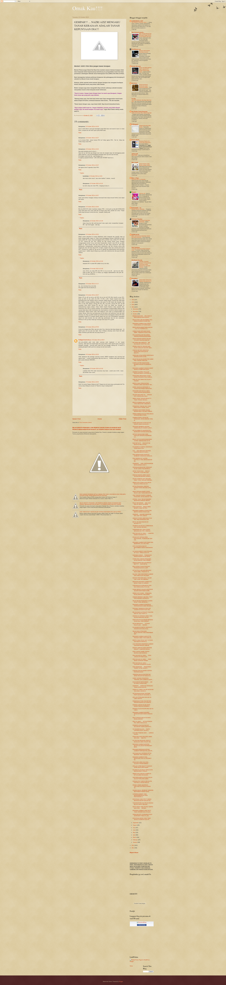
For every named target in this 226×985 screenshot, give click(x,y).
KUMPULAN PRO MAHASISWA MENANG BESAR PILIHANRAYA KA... (142, 364)
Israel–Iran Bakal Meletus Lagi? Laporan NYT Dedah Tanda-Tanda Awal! (145, 69)
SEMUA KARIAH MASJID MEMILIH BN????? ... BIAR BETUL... (142, 563)
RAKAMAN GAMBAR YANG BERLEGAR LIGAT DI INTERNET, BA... (142, 758)
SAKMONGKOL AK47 (137, 21)
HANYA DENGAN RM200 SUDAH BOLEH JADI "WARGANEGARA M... (143, 492)
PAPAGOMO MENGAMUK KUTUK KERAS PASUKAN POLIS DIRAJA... (143, 376)
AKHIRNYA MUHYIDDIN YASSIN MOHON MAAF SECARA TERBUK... (143, 410)
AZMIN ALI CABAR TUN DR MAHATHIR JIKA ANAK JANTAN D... (143, 690)
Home (100, 419)
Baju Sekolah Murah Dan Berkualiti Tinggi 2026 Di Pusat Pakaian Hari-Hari (145, 35)
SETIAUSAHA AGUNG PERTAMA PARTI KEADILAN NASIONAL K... (142, 694)
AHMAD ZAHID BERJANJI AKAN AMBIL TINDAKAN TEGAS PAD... (142, 332)
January (135, 842)
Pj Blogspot (135, 124)
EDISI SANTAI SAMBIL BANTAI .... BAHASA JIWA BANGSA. (142, 652)
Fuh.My (134, 98)
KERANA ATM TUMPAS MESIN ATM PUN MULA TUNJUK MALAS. (142, 782)
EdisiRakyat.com (136, 49)
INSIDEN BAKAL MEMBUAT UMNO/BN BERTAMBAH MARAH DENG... (143, 791)
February (135, 839)
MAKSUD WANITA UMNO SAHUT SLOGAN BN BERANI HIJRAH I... (142, 475)
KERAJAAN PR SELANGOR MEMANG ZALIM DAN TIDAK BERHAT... (143, 620)
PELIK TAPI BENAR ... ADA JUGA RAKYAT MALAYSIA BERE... (142, 503)
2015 (133, 302)
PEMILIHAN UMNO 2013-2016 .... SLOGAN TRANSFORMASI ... (141, 763)
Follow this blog (141, 924)
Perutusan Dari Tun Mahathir (139, 179)
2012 (133, 845)
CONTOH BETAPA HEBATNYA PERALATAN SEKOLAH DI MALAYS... (141, 352)
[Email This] (97, 115)
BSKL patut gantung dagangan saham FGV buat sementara (141, 236)
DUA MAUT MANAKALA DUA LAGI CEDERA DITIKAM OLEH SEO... (142, 609)
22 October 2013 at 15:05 (92, 206)
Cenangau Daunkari (137, 219)
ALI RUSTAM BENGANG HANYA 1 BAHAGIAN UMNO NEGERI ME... (142, 741)
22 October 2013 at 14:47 (92, 165)
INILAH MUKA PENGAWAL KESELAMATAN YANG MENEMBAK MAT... (143, 633)
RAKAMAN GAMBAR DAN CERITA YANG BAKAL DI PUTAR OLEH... (142, 324)
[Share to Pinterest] (104, 115)
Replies (82, 173)
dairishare (134, 83)
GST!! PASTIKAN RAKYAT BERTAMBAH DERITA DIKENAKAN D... (143, 548)
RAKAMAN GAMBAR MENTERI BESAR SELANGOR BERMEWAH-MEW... (142, 746)
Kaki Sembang (136, 247)
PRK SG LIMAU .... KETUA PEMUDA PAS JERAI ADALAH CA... (142, 722)
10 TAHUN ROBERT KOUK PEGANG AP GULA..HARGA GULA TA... (142, 552)
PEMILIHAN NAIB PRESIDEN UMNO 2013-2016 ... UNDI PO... (142, 737)
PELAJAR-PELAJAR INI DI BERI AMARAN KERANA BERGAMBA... (142, 335)
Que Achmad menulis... (138, 32)
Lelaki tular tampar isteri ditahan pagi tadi (141, 113)
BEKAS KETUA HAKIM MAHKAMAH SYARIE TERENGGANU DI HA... (142, 440)
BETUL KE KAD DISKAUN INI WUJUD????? (140, 522)
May (134, 832)
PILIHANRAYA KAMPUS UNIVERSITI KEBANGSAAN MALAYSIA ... (142, 628)
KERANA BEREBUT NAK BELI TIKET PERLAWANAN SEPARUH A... (142, 597)
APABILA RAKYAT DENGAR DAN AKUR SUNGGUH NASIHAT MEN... (142, 347)
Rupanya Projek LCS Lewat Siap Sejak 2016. (145, 142)
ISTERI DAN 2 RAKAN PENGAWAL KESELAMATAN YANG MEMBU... (142, 559)
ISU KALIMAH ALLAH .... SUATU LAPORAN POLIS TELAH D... (141, 729)
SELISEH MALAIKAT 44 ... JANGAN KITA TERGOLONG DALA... (142, 395)
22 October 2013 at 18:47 (92, 295)
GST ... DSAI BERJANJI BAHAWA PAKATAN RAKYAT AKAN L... (142, 451)
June (134, 830)
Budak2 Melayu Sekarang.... (138, 209)
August (135, 825)
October (135, 314)
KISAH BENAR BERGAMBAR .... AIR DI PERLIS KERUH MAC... (142, 682)
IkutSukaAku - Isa (136, 207)
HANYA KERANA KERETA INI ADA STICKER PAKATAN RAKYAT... (142, 339)
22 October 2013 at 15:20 (96, 221)
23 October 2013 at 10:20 (92, 354)
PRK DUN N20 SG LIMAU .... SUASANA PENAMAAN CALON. (142, 663)
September (136, 822)
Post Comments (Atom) (86, 422)
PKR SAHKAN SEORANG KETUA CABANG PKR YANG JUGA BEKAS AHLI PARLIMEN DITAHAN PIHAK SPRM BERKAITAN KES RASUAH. (103, 495)
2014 (133, 304)
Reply (79, 132)
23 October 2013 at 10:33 (96, 368)
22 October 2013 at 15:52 (92, 234)
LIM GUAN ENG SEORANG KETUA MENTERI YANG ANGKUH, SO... (142, 754)
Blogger (121, 981)
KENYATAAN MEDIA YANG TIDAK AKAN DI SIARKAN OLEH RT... (142, 819)
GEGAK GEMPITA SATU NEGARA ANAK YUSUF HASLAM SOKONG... (143, 479)
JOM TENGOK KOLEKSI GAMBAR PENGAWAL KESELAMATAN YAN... (143, 496)
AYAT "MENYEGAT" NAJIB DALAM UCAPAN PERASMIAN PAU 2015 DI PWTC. (100, 511)
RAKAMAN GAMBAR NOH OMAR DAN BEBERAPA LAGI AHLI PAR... (143, 543)
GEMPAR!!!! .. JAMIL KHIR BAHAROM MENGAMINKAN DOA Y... (143, 464)
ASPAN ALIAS (135, 234)
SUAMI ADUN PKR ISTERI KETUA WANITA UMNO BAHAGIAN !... (142, 423)
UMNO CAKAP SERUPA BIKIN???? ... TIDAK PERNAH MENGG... (143, 399)
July (134, 827)
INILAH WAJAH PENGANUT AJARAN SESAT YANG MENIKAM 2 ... (142, 601)
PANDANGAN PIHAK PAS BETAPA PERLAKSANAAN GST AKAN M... (142, 701)
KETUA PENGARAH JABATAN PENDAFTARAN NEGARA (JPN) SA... (142, 488)
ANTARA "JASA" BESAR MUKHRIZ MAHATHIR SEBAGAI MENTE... (142, 500)
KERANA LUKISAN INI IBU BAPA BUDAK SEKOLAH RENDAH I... (142, 705)
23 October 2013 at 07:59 (92, 327)
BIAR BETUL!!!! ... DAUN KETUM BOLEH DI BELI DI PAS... (141, 443)
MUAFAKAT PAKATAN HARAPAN (144, 221)
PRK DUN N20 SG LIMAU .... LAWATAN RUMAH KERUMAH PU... (143, 534)
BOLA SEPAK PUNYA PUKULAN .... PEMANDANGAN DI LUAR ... (142, 567)
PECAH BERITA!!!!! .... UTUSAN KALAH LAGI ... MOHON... (141, 624)
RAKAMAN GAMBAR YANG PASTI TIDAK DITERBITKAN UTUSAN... (142, 811)
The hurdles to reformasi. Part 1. (139, 22)
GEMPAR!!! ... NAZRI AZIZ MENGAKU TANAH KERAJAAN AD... (143, 686)
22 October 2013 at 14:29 (92, 126)
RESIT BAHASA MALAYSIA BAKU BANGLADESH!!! (142, 718)
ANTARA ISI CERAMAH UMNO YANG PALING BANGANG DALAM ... (142, 616)
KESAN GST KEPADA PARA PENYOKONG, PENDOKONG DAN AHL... (142, 539)
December (136, 309)
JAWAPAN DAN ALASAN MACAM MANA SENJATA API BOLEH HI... (142, 675)
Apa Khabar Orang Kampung (139, 111)
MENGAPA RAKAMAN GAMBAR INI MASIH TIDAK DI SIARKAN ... (142, 582)
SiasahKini (135, 278)
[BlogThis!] (99, 115)
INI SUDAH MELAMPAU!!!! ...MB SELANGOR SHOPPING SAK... (142, 343)
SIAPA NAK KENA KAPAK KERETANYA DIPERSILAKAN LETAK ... (143, 356)
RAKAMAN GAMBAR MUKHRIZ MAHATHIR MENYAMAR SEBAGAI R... (142, 714)
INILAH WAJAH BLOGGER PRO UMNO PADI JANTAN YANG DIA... (143, 360)
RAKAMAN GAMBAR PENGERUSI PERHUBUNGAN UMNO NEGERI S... (143, 605)
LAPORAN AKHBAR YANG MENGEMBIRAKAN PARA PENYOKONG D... (140, 795)
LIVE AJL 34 (142, 193)
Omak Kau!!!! (87, 8)
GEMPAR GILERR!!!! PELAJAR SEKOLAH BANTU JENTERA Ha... (142, 372)
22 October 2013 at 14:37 (92, 137)
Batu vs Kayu (135, 178)
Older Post (122, 419)
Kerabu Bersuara (136, 66)
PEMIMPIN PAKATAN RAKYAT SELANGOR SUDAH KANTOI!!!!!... (142, 726)
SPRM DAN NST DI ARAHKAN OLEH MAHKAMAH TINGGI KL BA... (142, 815)
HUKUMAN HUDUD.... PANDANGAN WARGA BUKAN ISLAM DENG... (142, 556)
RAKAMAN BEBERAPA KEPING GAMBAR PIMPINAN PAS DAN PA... (143, 750)
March (134, 837)
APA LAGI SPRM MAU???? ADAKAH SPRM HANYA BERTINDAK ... (142, 766)
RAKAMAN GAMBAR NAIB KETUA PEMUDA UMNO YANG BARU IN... (142, 637)
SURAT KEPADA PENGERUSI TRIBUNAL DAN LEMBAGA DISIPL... (143, 679)
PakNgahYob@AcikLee (84, 340)
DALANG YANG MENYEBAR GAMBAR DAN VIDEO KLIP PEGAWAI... (143, 575)
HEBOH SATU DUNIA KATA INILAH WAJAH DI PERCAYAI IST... (142, 483)
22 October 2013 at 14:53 (95, 176)
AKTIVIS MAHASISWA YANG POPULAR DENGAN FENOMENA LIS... (142, 436)
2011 (133, 848)
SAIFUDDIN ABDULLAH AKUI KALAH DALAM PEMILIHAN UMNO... (142, 778)
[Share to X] (100, 115)
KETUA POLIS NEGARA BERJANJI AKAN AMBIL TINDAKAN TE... (142, 571)
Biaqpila (134, 192)
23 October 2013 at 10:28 (96, 268)
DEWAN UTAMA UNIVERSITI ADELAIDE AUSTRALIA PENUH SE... (142, 786)
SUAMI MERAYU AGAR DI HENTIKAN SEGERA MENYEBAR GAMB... (143, 590)
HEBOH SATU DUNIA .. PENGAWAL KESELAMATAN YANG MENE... (142, 594)
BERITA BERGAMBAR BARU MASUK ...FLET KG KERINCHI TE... (142, 328)
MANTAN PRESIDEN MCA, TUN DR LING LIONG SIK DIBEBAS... (142, 578)
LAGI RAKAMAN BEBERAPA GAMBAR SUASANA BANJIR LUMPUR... (143, 644)
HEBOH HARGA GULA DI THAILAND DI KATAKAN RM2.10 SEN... (143, 414)
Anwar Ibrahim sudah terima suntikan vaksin (144, 164)
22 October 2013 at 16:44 (96, 261)
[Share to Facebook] (102, 115)
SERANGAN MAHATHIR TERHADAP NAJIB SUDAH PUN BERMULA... (142, 468)
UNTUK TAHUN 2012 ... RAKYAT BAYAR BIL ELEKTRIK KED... (141, 471)
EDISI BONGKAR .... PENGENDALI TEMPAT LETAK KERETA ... (142, 667)
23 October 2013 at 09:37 (97, 340)
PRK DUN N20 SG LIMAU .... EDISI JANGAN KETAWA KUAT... (142, 656)
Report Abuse (134, 852)
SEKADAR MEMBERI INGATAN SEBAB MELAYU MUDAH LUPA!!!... (143, 427)
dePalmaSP (135, 154)
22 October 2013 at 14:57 (92, 195)
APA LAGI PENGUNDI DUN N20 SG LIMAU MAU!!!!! (142, 698)
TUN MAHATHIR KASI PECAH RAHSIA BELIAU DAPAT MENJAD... (143, 803)
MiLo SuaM (135, 162)
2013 (133, 307)
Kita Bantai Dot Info (137, 260)
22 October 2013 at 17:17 (92, 283)
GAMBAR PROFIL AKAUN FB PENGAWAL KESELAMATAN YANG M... (143, 419)
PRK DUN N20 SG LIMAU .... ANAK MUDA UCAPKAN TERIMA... (142, 660)
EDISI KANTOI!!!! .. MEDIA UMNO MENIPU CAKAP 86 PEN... (142, 507)
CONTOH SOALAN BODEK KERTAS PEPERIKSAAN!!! (142, 671)
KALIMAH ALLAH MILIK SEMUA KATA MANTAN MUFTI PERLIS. (143, 770)
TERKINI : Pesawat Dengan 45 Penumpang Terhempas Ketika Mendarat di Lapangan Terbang (145, 264)
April (134, 835)
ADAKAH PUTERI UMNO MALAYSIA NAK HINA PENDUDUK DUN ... (142, 519)
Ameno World (135, 139)
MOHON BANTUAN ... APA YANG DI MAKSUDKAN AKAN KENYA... (142, 316)
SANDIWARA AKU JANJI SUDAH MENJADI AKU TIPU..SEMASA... (142, 530)
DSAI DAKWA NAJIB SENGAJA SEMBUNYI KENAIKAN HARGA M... (143, 455)
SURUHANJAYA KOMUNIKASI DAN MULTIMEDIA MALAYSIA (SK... (142, 586)
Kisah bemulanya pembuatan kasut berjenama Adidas (143, 86)
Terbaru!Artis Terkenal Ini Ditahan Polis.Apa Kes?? (145, 280)
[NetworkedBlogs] (142, 922)
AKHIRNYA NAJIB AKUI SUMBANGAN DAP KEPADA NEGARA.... (143, 526)
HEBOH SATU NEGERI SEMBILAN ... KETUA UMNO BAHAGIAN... (142, 774)
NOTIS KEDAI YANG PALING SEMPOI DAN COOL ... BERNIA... (143, 807)
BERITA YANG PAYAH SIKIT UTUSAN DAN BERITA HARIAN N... (143, 641)
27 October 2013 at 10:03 (92, 382)
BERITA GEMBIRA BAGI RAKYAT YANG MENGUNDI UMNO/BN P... (142, 403)
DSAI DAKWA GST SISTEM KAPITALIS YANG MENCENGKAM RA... (142, 460)
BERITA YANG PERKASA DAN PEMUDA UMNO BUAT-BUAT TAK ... (143, 384)
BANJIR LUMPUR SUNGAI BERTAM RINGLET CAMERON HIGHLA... (142, 648)
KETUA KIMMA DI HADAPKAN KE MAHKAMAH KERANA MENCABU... (143, 431)
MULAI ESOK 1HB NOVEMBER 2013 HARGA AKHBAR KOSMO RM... (142, 320)
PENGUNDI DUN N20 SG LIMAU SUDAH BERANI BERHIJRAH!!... (142, 391)
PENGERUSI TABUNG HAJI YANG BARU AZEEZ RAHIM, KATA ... (142, 407)
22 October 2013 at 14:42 (92, 149)
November (136, 311)
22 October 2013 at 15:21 (96, 183)
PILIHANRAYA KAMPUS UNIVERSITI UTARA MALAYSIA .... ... (142, 447)
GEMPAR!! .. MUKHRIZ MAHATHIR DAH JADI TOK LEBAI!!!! (142, 515)
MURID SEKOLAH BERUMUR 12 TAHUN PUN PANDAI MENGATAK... (143, 388)
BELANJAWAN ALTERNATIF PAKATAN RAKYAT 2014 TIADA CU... (143, 613)
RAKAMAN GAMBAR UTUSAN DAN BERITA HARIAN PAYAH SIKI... (142, 511)
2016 (133, 299)
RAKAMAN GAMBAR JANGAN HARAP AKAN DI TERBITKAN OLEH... (143, 369)
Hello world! (135, 155)
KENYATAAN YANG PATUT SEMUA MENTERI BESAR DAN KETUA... (142, 800)
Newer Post (76, 419)
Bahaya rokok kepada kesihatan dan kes (144, 51)
